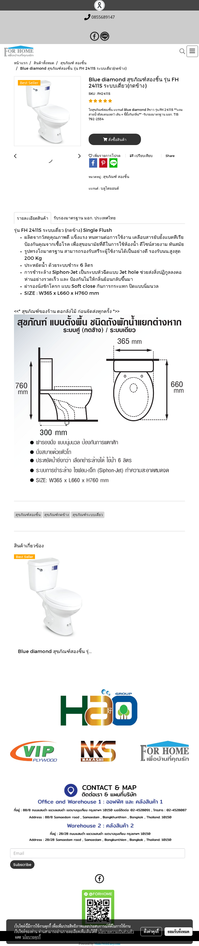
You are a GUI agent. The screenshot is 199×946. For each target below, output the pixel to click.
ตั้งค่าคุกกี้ (151, 931)
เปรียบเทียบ (143, 155)
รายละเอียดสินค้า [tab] (32, 218)
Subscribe (22, 864)
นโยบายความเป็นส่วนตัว (116, 931)
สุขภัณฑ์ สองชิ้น (116, 176)
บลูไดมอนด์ (110, 188)
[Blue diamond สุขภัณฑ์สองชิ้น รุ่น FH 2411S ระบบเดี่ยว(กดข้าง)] (47, 111)
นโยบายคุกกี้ (32, 937)
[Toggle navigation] (192, 51)
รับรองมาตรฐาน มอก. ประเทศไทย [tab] (85, 217)
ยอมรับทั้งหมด (178, 931)
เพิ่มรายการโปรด (106, 155)
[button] (180, 51)
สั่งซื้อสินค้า (116, 139)
